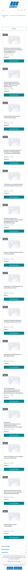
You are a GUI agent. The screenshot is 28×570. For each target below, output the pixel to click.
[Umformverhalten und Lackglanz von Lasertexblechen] (14, 448)
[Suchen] (18, 10)
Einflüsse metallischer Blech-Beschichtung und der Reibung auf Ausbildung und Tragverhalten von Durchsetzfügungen (13, 50)
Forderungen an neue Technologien (10, 525)
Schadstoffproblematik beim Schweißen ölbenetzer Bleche (13, 321)
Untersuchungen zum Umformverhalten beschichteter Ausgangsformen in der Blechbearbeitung (13, 221)
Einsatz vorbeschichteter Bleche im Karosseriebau (13, 253)
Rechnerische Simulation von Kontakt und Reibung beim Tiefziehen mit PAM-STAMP (12, 152)
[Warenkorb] (25, 10)
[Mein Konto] (22, 10)
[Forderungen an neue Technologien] (14, 516)
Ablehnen (10, 568)
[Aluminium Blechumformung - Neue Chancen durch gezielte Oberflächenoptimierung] (14, 482)
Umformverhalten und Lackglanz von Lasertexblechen (13, 457)
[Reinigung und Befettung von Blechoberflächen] (14, 346)
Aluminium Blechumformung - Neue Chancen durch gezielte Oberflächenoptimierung (13, 492)
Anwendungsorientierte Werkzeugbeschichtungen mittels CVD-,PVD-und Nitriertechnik (12, 84)
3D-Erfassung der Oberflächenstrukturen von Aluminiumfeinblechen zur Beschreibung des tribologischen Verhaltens (14, 391)
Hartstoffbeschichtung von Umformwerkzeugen (12, 117)
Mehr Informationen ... (19, 565)
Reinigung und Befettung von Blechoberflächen (12, 355)
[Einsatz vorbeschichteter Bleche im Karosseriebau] (14, 244)
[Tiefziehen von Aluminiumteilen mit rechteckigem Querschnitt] (14, 176)
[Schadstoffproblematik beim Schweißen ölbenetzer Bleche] (14, 312)
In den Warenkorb (14, 61)
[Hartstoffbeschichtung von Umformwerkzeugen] (14, 107)
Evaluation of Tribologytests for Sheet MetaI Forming (13, 287)
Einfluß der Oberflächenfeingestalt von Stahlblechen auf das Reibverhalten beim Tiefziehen (13, 425)
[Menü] (2, 10)
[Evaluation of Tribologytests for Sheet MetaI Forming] (14, 278)
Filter (14, 28)
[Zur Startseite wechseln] (14, 5)
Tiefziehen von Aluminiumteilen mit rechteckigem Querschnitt (13, 185)
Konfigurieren (18, 568)
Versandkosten (5, 557)
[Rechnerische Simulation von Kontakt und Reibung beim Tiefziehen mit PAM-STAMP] (14, 142)
